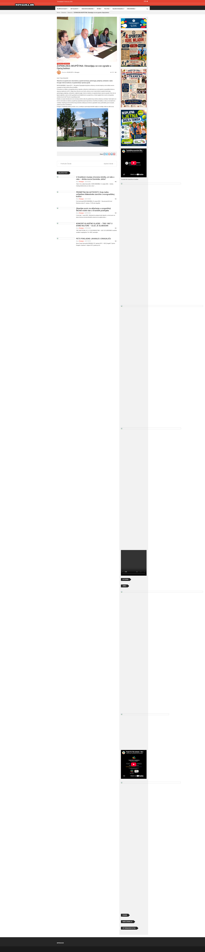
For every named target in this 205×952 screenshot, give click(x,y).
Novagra (77, 72)
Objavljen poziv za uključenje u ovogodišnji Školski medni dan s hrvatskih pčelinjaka (93, 209)
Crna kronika (131, 8)
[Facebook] (144, 1)
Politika (106, 8)
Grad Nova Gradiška (87, 8)
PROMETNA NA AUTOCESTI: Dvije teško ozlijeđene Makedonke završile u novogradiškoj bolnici (95, 194)
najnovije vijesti (62, 8)
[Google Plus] (109, 154)
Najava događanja (118, 8)
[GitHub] (145, 1)
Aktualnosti (74, 8)
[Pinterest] (114, 154)
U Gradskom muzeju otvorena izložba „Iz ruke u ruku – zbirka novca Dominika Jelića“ (95, 178)
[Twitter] (147, 1)
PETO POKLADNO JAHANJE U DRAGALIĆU (93, 239)
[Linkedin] (112, 154)
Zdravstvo (63, 12)
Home (58, 12)
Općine (99, 8)
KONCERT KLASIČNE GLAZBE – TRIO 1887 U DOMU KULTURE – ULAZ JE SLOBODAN (94, 224)
